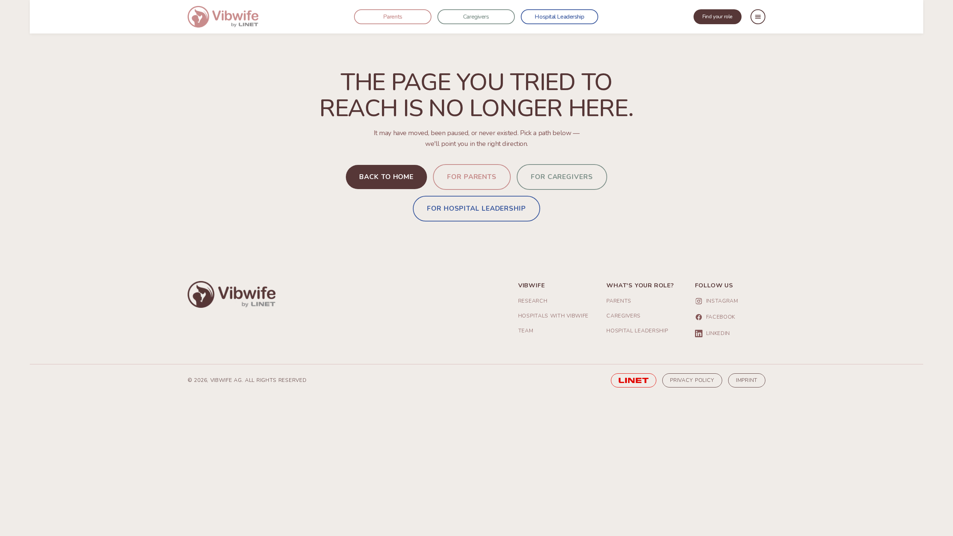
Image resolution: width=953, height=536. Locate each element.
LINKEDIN (718, 333)
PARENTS (618, 300)
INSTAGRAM (722, 300)
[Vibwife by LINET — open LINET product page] (633, 380)
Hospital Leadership (559, 17)
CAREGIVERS (623, 315)
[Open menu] (757, 16)
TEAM (525, 330)
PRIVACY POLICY (692, 380)
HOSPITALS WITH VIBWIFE (553, 315)
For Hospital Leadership (476, 208)
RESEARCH (533, 300)
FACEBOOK (721, 316)
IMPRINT (747, 380)
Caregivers (476, 17)
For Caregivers (562, 176)
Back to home (386, 176)
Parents (392, 17)
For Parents (472, 176)
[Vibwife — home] (223, 17)
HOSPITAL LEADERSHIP (637, 330)
